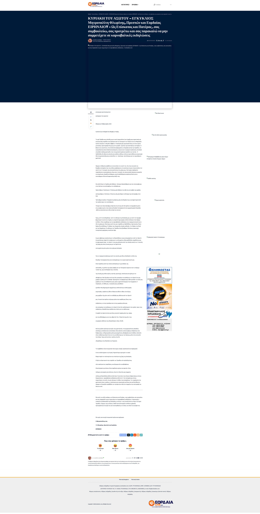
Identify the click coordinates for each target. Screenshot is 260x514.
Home (89, 14)
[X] (136, 458)
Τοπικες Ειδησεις (107, 39)
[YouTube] (138, 458)
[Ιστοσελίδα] (132, 458)
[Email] (90, 123)
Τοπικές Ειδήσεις (95, 14)
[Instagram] (140, 458)
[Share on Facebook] (90, 116)
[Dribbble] (142, 458)
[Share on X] (157, 41)
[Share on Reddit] (161, 41)
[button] (163, 41)
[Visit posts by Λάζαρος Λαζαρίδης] (90, 41)
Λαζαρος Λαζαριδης (97, 39)
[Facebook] (134, 458)
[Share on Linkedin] (159, 41)
